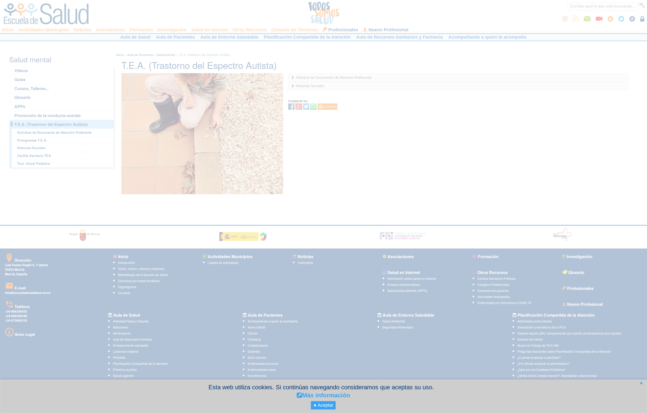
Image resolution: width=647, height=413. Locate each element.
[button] (641, 383)
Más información (326, 395)
